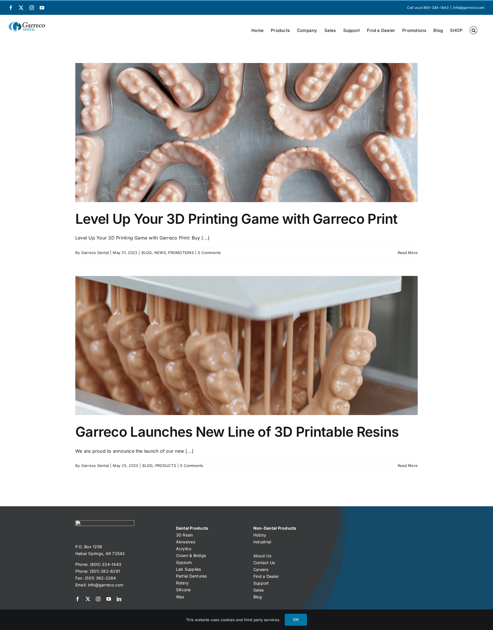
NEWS (160, 252)
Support (261, 583)
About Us (262, 555)
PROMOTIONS (180, 252)
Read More (408, 252)
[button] (473, 30)
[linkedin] (119, 599)
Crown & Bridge (191, 555)
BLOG (147, 252)
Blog (257, 596)
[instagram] (98, 599)
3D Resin (184, 535)
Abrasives (185, 541)
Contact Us (264, 562)
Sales (258, 590)
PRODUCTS (165, 465)
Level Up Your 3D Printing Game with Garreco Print (236, 218)
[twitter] (88, 599)
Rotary (182, 582)
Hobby (259, 535)
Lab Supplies (188, 569)
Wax (180, 596)
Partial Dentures (191, 576)
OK (295, 619)
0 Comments (209, 252)
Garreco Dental (95, 252)
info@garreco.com (468, 7)
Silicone (183, 589)
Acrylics (183, 548)
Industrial (262, 541)
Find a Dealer (266, 576)
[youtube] (108, 599)
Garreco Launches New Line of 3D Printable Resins (237, 431)
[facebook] (77, 599)
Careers (260, 569)
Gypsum (184, 562)
